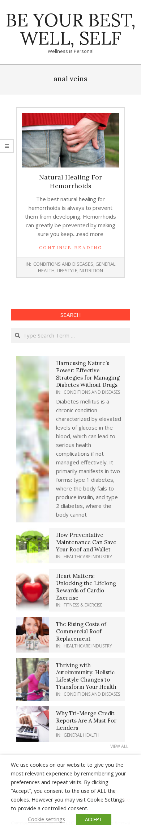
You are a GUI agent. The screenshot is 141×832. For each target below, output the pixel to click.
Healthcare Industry (88, 557)
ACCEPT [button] (93, 819)
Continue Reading (70, 247)
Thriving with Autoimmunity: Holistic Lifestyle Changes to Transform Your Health (86, 676)
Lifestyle (67, 270)
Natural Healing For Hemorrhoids (70, 181)
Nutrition (91, 270)
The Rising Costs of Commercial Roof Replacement (81, 631)
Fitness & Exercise (83, 605)
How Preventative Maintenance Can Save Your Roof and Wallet (86, 542)
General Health (81, 735)
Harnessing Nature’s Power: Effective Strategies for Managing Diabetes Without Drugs (88, 374)
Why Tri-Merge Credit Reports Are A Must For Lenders (86, 720)
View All (119, 746)
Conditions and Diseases (63, 264)
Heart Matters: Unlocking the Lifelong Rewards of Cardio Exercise (86, 586)
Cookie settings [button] (46, 819)
